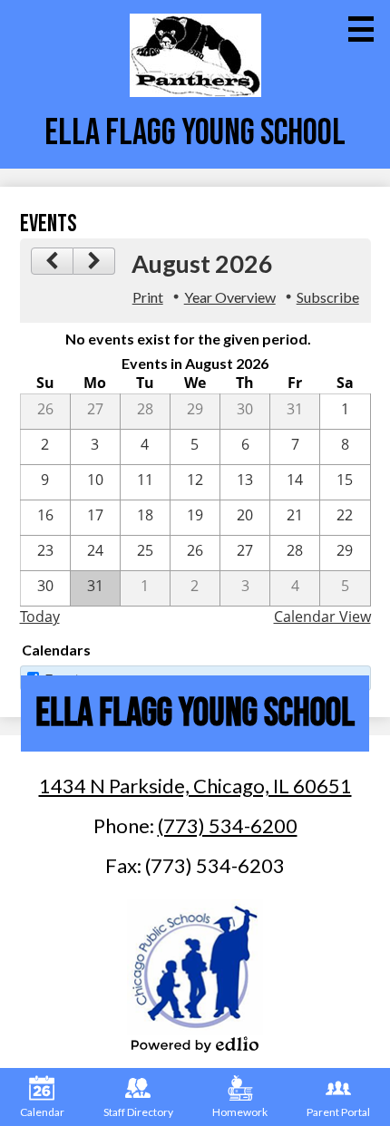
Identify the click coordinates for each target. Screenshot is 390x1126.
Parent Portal (338, 1112)
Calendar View (322, 616)
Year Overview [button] (230, 297)
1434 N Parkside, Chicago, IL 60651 (195, 785)
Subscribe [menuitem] (328, 297)
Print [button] (147, 297)
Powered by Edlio (195, 1044)
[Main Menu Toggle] (361, 29)
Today (40, 616)
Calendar (42, 1112)
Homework (240, 1112)
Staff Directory (138, 1112)
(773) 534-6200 (227, 825)
